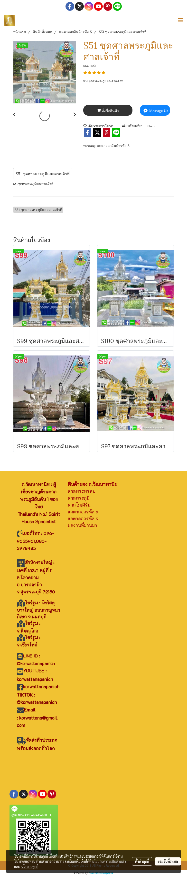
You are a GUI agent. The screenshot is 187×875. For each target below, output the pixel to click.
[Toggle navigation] (180, 20)
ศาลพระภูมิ (79, 498)
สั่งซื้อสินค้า (110, 110)
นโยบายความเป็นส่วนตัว (109, 861)
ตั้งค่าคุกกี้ (142, 861)
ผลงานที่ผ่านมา (82, 525)
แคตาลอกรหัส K (83, 518)
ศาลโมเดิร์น (79, 505)
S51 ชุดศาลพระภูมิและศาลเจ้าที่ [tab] (43, 173)
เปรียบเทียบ (134, 125)
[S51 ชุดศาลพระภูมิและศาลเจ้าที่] (44, 72)
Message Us (158, 110)
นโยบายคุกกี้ (29, 866)
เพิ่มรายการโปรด (100, 125)
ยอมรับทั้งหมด (168, 861)
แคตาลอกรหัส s (83, 512)
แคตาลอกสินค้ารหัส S (113, 145)
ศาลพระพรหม (81, 491)
